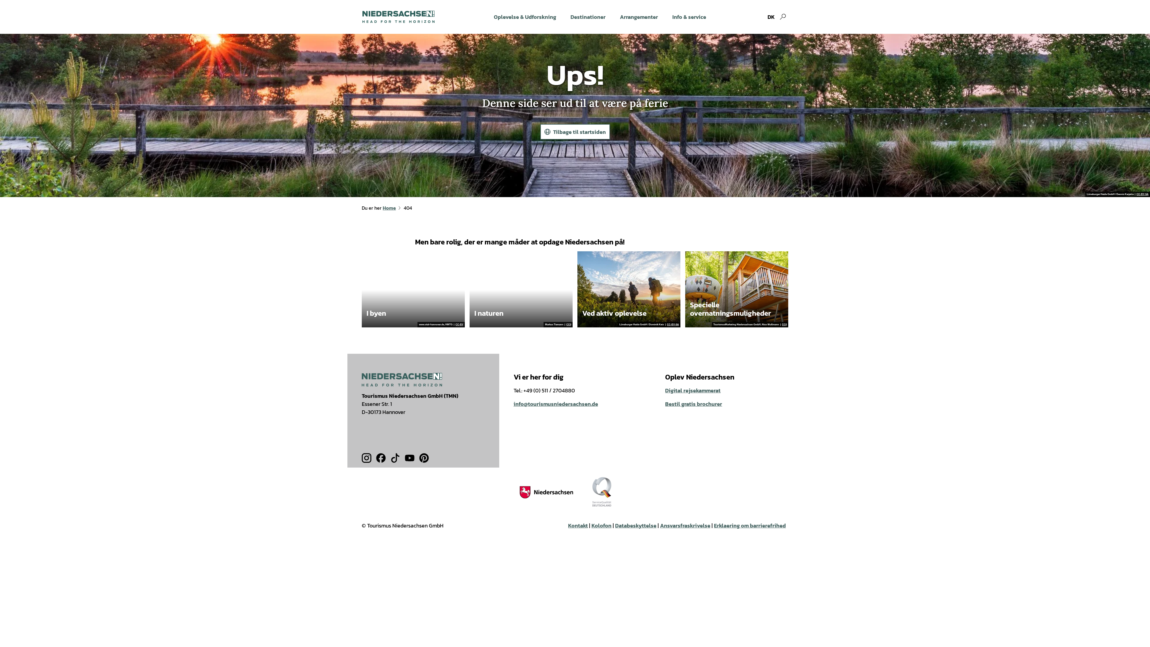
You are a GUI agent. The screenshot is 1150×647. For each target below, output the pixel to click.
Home (389, 207)
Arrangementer (639, 17)
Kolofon (601, 525)
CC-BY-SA (1143, 194)
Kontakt (578, 525)
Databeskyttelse (635, 525)
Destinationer (588, 17)
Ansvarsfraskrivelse (685, 525)
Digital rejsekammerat (693, 390)
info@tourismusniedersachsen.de (556, 404)
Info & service (689, 17)
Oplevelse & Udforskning (525, 17)
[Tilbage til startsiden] (398, 16)
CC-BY (459, 325)
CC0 (568, 325)
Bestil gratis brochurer (693, 404)
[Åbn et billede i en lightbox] (402, 379)
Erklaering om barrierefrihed (750, 525)
